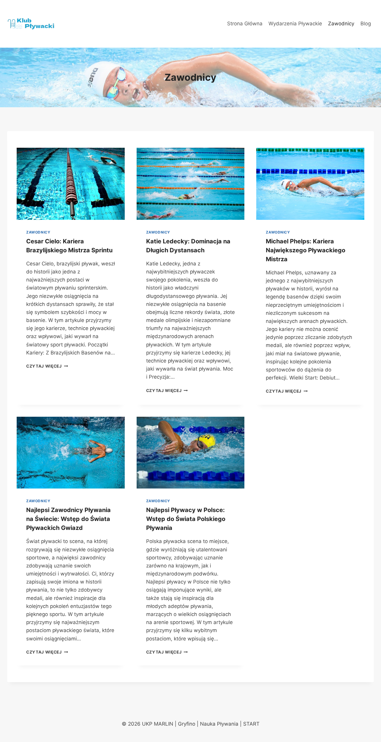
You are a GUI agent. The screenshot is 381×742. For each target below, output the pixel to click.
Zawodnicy (341, 24)
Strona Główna (245, 24)
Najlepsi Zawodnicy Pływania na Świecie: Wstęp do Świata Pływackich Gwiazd (68, 518)
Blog (365, 24)
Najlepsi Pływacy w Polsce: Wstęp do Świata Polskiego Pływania (185, 518)
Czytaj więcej (47, 366)
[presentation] (71, 184)
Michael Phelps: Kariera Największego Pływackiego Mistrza (305, 250)
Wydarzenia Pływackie (295, 24)
